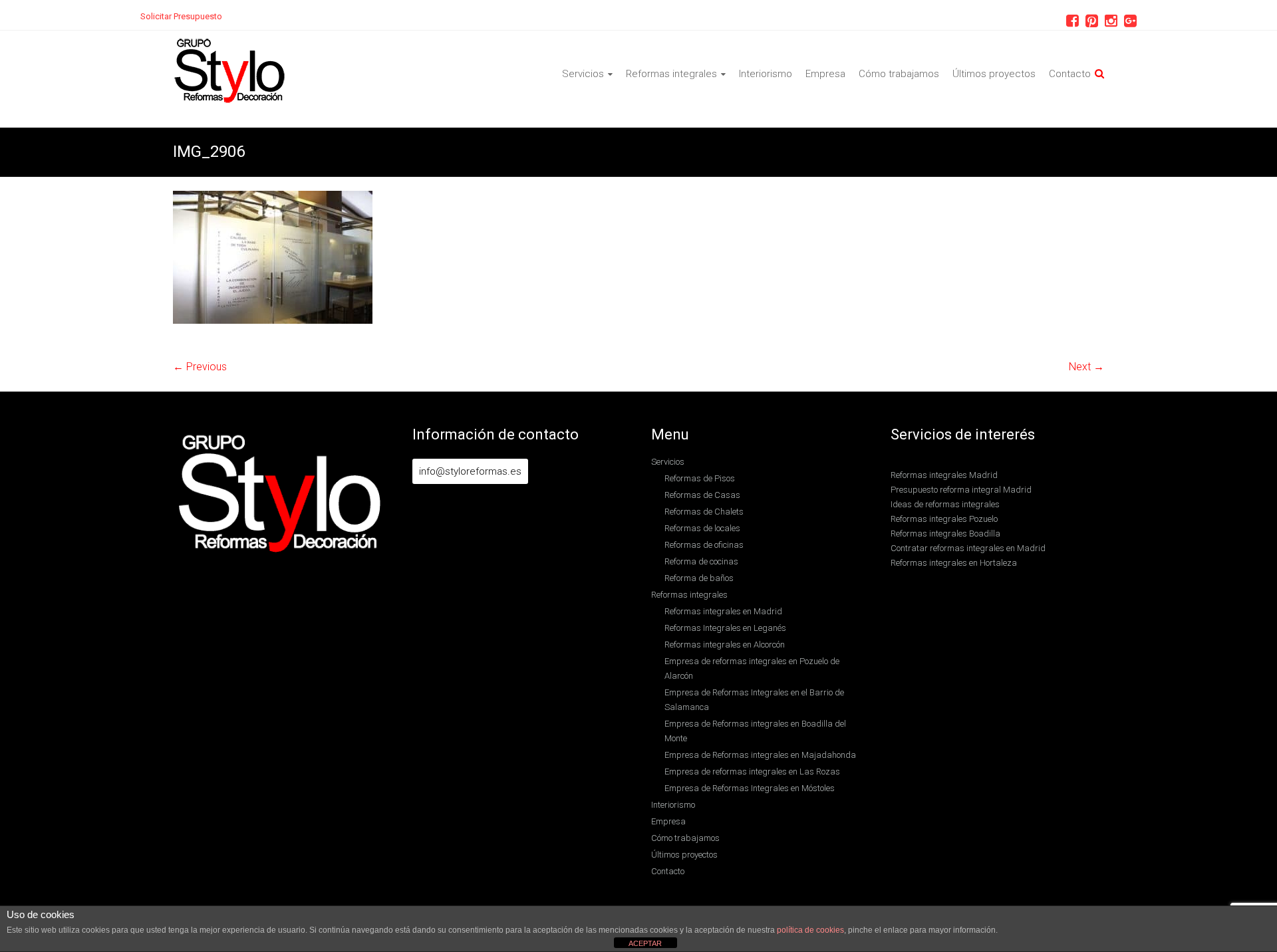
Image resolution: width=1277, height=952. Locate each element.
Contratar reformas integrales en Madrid (968, 548)
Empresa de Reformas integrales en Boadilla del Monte (755, 731)
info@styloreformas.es (470, 471)
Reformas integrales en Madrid (723, 611)
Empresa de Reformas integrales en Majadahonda (760, 755)
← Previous (200, 366)
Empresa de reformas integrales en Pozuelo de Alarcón (751, 668)
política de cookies (810, 930)
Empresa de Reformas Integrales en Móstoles (749, 788)
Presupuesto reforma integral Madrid (961, 490)
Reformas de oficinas (704, 545)
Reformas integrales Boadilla (945, 533)
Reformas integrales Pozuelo (944, 519)
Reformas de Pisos (699, 478)
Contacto (1070, 74)
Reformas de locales (702, 528)
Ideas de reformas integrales (945, 504)
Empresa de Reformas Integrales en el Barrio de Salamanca (754, 699)
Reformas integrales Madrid (944, 475)
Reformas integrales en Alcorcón (724, 645)
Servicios (583, 74)
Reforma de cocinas (701, 561)
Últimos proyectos (994, 74)
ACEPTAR (645, 943)
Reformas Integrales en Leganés (725, 628)
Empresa (825, 74)
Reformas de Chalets (704, 512)
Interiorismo (765, 74)
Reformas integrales (671, 74)
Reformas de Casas (702, 495)
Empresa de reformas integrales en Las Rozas (752, 771)
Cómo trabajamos (899, 74)
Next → (1086, 366)
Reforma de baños (699, 578)
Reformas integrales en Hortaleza (954, 563)
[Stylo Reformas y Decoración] (230, 45)
